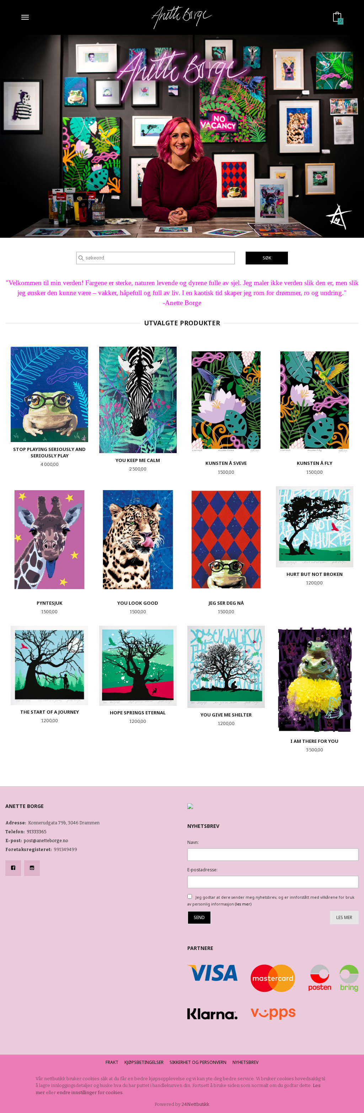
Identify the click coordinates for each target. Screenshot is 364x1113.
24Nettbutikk (195, 1104)
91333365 (37, 831)
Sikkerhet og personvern (198, 1062)
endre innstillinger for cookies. (90, 1092)
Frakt (112, 1062)
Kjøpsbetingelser (144, 1062)
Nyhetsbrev (245, 1062)
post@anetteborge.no (46, 840)
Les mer (344, 917)
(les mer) (243, 904)
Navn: (193, 842)
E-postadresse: (202, 870)
